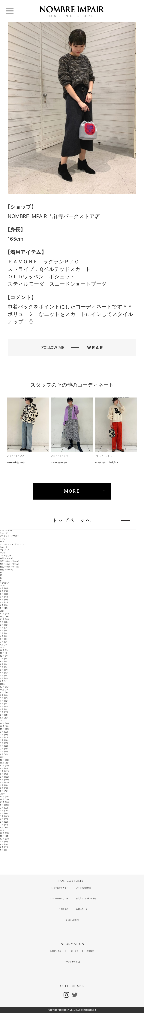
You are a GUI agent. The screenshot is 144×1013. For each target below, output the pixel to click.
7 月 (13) (4, 701)
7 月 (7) (3, 664)
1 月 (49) (4, 608)
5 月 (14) (4, 706)
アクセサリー (5, 555)
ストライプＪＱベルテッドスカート (49, 269)
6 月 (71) (4, 740)
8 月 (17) (4, 698)
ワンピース (4, 550)
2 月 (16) (4, 678)
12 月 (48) (4, 613)
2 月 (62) (4, 788)
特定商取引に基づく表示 (86, 898)
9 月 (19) (4, 695)
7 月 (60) (4, 737)
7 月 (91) (4, 810)
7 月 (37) (4, 591)
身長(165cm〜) (6, 569)
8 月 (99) (4, 808)
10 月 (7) (4, 656)
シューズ (4, 533)
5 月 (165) (4, 780)
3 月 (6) (3, 675)
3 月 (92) (4, 822)
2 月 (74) (4, 605)
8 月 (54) (4, 734)
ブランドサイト (70, 961)
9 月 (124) (4, 805)
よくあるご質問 (72, 920)
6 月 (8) (3, 630)
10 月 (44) (4, 619)
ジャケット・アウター (9, 536)
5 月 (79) (4, 743)
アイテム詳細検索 (83, 888)
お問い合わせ (81, 909)
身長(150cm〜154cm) (9, 561)
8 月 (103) (4, 771)
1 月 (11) (3, 681)
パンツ (3, 541)
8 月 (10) (4, 625)
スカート (4, 547)
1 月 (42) (4, 827)
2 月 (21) (4, 715)
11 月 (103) (5, 799)
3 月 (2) (3, 639)
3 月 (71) (4, 749)
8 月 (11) (4, 661)
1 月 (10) (4, 644)
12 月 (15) (4, 687)
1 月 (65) (4, 754)
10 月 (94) (4, 765)
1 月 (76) (4, 791)
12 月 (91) (4, 796)
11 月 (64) (4, 836)
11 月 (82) (4, 763)
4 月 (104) (4, 782)
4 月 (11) (4, 636)
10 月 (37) (4, 839)
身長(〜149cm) (6, 558)
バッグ (3, 553)
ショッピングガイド (59, 888)
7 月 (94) (4, 774)
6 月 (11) (4, 704)
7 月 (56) (4, 847)
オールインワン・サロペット (12, 544)
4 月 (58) (4, 819)
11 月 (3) (4, 653)
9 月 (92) (4, 768)
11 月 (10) (4, 689)
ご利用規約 (63, 909)
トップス (4, 538)
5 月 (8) (3, 633)
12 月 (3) (4, 650)
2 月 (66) (4, 751)
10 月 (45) (4, 729)
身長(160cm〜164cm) (9, 567)
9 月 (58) (4, 732)
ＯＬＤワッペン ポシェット (41, 277)
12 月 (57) (4, 833)
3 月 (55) (4, 602)
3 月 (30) (4, 712)
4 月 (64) (4, 599)
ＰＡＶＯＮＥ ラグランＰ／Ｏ (43, 262)
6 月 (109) (4, 777)
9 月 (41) (4, 622)
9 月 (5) (3, 659)
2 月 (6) (3, 642)
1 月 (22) (4, 718)
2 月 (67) (4, 825)
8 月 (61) (4, 844)
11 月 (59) (4, 726)
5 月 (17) (4, 670)
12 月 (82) (4, 760)
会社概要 (90, 951)
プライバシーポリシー (59, 898)
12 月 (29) (4, 723)
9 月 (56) (4, 841)
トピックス (74, 951)
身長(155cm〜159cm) (9, 564)
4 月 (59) (4, 746)
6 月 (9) (3, 667)
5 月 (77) (4, 597)
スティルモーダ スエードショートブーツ (57, 284)
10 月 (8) (4, 692)
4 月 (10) (4, 673)
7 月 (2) (3, 628)
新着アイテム (55, 951)
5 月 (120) (4, 816)
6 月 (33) (4, 594)
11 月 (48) (4, 616)
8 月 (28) (4, 588)
